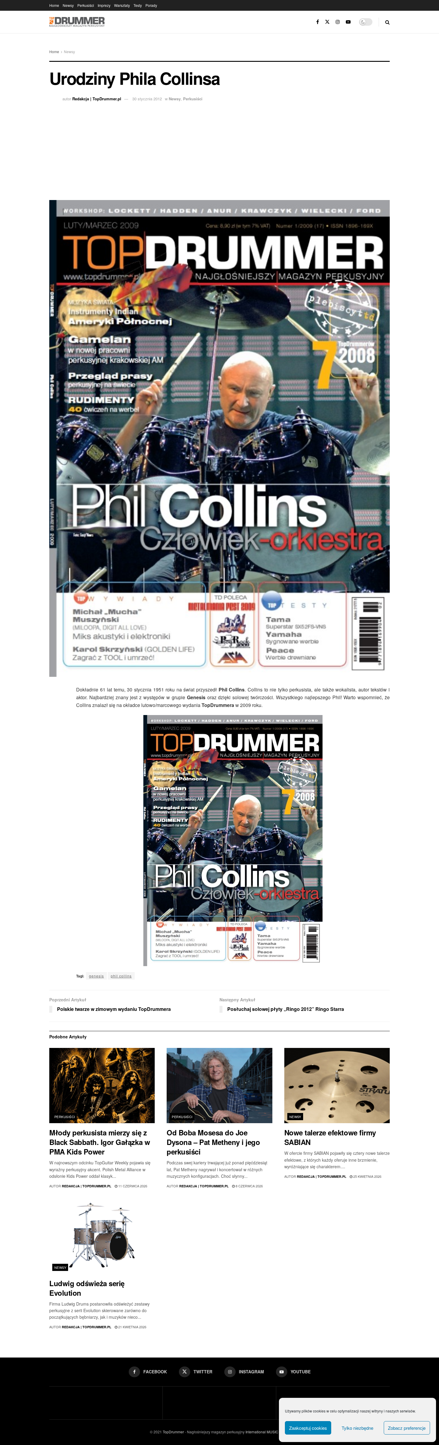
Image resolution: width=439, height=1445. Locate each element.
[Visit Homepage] (77, 22)
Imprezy (104, 5)
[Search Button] (387, 22)
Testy (137, 5)
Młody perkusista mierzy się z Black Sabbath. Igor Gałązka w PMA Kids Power (99, 1142)
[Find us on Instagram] (338, 22)
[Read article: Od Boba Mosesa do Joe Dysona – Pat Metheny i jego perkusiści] (219, 1085)
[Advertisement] (219, 149)
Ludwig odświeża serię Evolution (87, 1288)
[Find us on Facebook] (317, 22)
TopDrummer (173, 1431)
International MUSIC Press (266, 1431)
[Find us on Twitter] (327, 22)
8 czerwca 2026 (249, 1185)
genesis (96, 975)
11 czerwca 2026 (132, 1185)
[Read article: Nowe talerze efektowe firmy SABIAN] (337, 1085)
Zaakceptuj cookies (308, 1428)
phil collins (121, 975)
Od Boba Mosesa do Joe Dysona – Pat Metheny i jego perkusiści (213, 1142)
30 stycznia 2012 (147, 99)
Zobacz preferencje (407, 1428)
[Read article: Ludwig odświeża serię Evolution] (102, 1236)
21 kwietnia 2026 (131, 1326)
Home (54, 5)
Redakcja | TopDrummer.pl (96, 99)
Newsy (68, 5)
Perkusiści (85, 5)
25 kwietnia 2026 (366, 1176)
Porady (151, 5)
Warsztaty (122, 5)
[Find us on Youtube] (348, 22)
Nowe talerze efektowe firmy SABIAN (330, 1137)
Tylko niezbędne (357, 1428)
